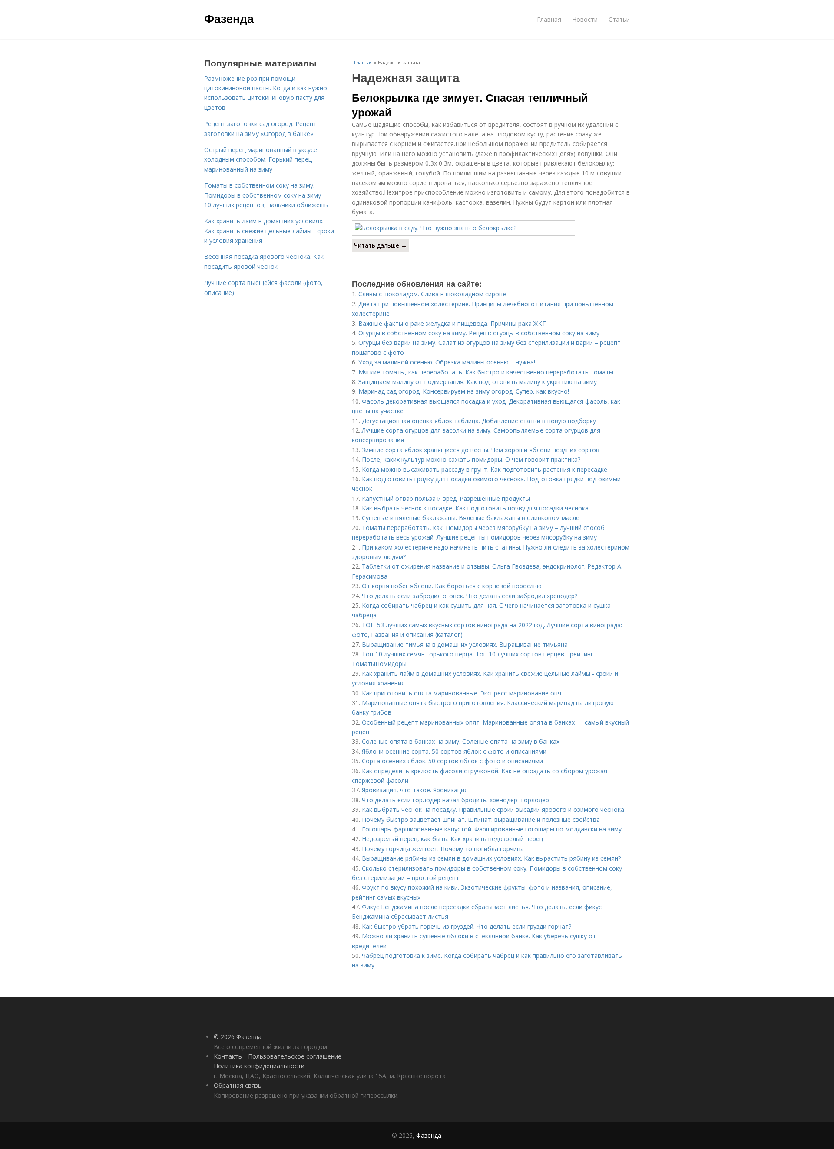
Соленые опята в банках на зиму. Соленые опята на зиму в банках (460, 741)
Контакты (228, 1056)
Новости (585, 19)
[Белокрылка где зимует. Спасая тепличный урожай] (491, 228)
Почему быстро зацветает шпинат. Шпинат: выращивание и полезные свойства (481, 819)
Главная (549, 19)
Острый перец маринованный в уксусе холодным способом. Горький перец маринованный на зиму (260, 159)
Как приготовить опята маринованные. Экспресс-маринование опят (463, 693)
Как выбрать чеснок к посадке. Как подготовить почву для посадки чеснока (475, 508)
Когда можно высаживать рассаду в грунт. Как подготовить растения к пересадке (484, 469)
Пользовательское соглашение (294, 1056)
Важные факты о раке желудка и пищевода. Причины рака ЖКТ (452, 323)
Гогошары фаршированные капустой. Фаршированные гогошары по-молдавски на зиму (492, 829)
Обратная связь (237, 1085)
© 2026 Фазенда (237, 1037)
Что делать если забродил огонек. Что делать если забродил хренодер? (469, 596)
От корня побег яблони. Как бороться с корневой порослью (452, 586)
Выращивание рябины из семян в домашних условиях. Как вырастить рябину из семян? (491, 858)
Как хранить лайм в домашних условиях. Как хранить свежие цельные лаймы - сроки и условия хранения (269, 231)
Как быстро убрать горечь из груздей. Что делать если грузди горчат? (466, 926)
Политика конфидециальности (259, 1066)
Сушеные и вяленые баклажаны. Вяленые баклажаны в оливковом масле (470, 517)
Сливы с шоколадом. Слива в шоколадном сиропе (432, 294)
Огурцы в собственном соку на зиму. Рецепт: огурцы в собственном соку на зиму (478, 333)
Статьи (619, 19)
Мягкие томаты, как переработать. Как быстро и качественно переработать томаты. (486, 372)
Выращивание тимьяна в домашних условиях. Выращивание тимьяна (465, 644)
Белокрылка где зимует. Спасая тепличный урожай (470, 104)
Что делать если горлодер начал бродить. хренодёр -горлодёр (455, 800)
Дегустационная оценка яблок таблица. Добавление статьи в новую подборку (479, 421)
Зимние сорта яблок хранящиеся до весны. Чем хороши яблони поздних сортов (480, 450)
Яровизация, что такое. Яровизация (415, 790)
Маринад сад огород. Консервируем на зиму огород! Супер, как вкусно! (463, 391)
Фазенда (229, 18)
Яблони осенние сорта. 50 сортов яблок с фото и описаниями (454, 751)
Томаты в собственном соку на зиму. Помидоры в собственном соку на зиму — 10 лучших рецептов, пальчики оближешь (266, 195)
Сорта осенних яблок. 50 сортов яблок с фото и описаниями (452, 761)
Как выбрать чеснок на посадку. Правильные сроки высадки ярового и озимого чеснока (493, 809)
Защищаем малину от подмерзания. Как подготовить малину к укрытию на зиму (477, 381)
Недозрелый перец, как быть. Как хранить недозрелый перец (452, 838)
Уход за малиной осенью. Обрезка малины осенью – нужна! (446, 362)
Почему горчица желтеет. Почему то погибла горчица (443, 848)
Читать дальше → (380, 245)
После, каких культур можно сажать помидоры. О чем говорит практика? (471, 459)
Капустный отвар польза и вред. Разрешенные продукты (446, 498)
